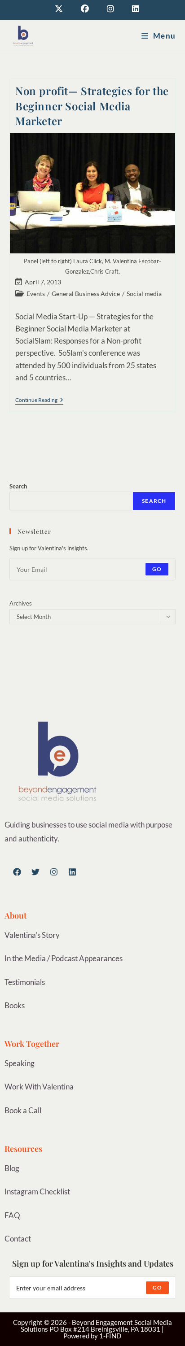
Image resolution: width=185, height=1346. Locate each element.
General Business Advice (86, 293)
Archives (20, 603)
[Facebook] (17, 872)
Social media (144, 293)
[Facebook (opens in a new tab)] (85, 8)
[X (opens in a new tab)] (59, 8)
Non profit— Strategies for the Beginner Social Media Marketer (92, 105)
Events (35, 293)
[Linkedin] (72, 872)
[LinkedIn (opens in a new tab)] (131, 8)
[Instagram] (54, 872)
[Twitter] (35, 872)
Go (157, 569)
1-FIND (110, 1336)
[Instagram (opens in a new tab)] (110, 8)
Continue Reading (39, 400)
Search (18, 486)
